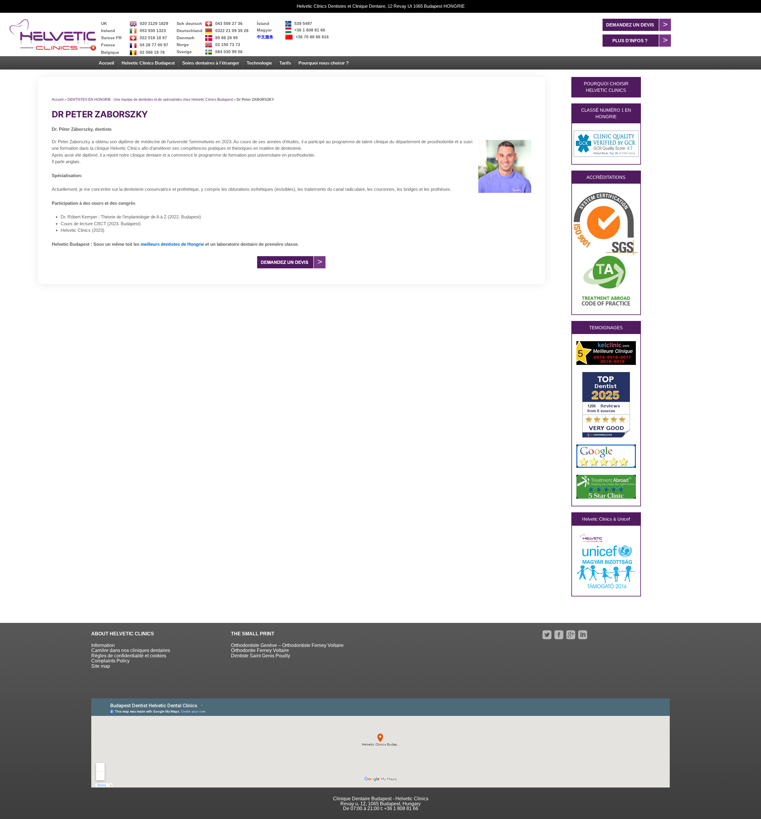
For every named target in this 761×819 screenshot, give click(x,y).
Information (103, 645)
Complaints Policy (110, 660)
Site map (100, 666)
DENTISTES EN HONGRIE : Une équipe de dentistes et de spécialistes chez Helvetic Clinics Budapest (150, 99)
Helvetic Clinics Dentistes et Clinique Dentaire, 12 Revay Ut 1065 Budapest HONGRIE (381, 6)
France (108, 44)
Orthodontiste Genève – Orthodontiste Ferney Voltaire (287, 645)
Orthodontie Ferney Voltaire (260, 650)
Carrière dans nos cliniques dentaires (130, 650)
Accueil (106, 62)
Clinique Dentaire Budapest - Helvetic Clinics (380, 798)
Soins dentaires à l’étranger (210, 62)
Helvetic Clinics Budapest (148, 62)
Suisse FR (111, 37)
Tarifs (285, 62)
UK (104, 23)
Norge (183, 44)
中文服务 (265, 36)
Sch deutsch (189, 23)
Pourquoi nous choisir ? (323, 62)
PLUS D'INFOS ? (629, 40)
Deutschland (189, 30)
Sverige (184, 51)
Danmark (185, 37)
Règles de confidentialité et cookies (128, 655)
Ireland (108, 30)
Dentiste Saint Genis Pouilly (260, 655)
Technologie (259, 62)
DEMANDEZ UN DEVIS (630, 24)
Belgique (110, 52)
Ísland (263, 23)
